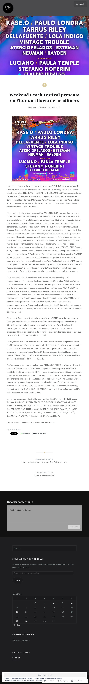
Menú (81, 4)
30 (44, 621)
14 (26, 612)
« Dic (14, 625)
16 (44, 612)
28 (26, 621)
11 (63, 607)
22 (35, 616)
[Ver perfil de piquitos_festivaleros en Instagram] (19, 658)
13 (17, 612)
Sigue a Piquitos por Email (28, 559)
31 (53, 621)
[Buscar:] (44, 548)
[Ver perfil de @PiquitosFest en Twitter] (16, 658)
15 (35, 612)
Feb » (19, 625)
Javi (41, 107)
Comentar (74, 527)
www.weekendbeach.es (45, 422)
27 (17, 621)
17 (53, 612)
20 (17, 616)
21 (26, 616)
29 (35, 621)
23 (44, 616)
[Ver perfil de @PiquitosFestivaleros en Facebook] (13, 658)
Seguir (17, 580)
